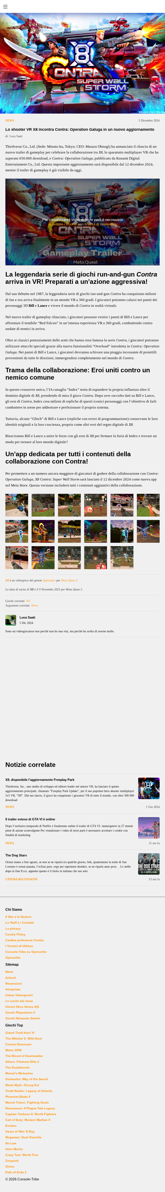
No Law (10, 1143)
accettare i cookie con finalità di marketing (82, 224)
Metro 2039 (13, 1050)
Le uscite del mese (19, 1001)
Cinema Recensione (21, 879)
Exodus (11, 1125)
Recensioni (13, 983)
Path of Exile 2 (15, 1172)
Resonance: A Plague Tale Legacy (30, 1108)
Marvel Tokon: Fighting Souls (27, 1102)
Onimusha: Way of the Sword (26, 1079)
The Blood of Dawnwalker (24, 1056)
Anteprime (12, 989)
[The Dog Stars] (149, 864)
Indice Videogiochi (19, 995)
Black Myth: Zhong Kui (22, 1085)
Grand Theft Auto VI (19, 1032)
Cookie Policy (15, 934)
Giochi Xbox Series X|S (22, 1006)
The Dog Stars (16, 855)
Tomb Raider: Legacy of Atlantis (28, 1091)
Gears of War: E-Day (20, 1131)
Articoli (10, 977)
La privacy (13, 928)
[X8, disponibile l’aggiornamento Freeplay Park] (149, 788)
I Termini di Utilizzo (19, 946)
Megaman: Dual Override (23, 1137)
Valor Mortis (14, 1149)
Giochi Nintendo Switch (22, 1018)
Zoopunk (12, 1160)
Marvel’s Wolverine (19, 1073)
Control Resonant (18, 1044)
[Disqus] (82, 700)
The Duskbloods (17, 1067)
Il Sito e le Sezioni (18, 916)
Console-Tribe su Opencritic (26, 951)
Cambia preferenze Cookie (24, 940)
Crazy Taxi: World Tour (21, 1155)
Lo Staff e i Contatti (19, 922)
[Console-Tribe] (82, 6)
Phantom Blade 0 (17, 1096)
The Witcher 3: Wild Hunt (23, 1038)
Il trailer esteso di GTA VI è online (30, 819)
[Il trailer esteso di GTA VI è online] (149, 828)
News (9, 120)
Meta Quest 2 (69, 580)
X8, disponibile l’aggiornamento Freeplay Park (39, 779)
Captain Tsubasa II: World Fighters (30, 1114)
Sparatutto (49, 580)
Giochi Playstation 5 (20, 1012)
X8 (7, 580)
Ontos (9, 1166)
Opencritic (13, 957)
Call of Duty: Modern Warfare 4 (27, 1120)
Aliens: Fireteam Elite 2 (22, 1061)
